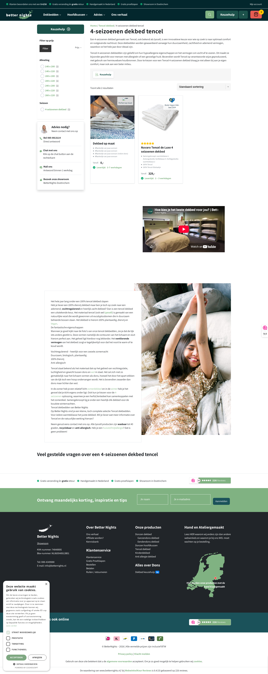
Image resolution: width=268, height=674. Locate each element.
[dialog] (26, 626)
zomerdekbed (94, 388)
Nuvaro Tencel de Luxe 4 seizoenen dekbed (157, 149)
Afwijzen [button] (37, 657)
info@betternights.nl (55, 565)
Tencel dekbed (106, 25)
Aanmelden (221, 501)
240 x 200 (50, 85)
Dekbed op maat (104, 143)
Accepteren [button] (16, 657)
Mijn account (256, 4)
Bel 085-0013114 (52, 137)
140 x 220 (50, 71)
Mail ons (47, 166)
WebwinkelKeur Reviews (138, 670)
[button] (26, 664)
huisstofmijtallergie (113, 427)
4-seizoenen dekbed (55, 109)
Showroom (42, 543)
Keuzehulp (227, 15)
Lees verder (11, 625)
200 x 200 (50, 76)
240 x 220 (50, 90)
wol (93, 372)
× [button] (46, 584)
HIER (192, 534)
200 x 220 (50, 80)
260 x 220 (50, 95)
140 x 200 (50, 66)
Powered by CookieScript (26, 667)
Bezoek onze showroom (56, 179)
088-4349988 (47, 562)
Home (93, 25)
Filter (45, 48)
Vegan (54, 323)
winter (114, 388)
